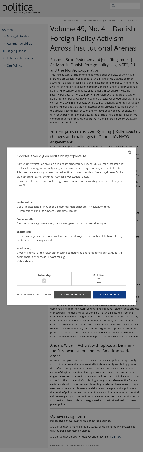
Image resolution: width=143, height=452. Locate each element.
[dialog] (71, 226)
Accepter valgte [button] (72, 294)
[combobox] (129, 152)
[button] (34, 295)
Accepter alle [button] (110, 294)
